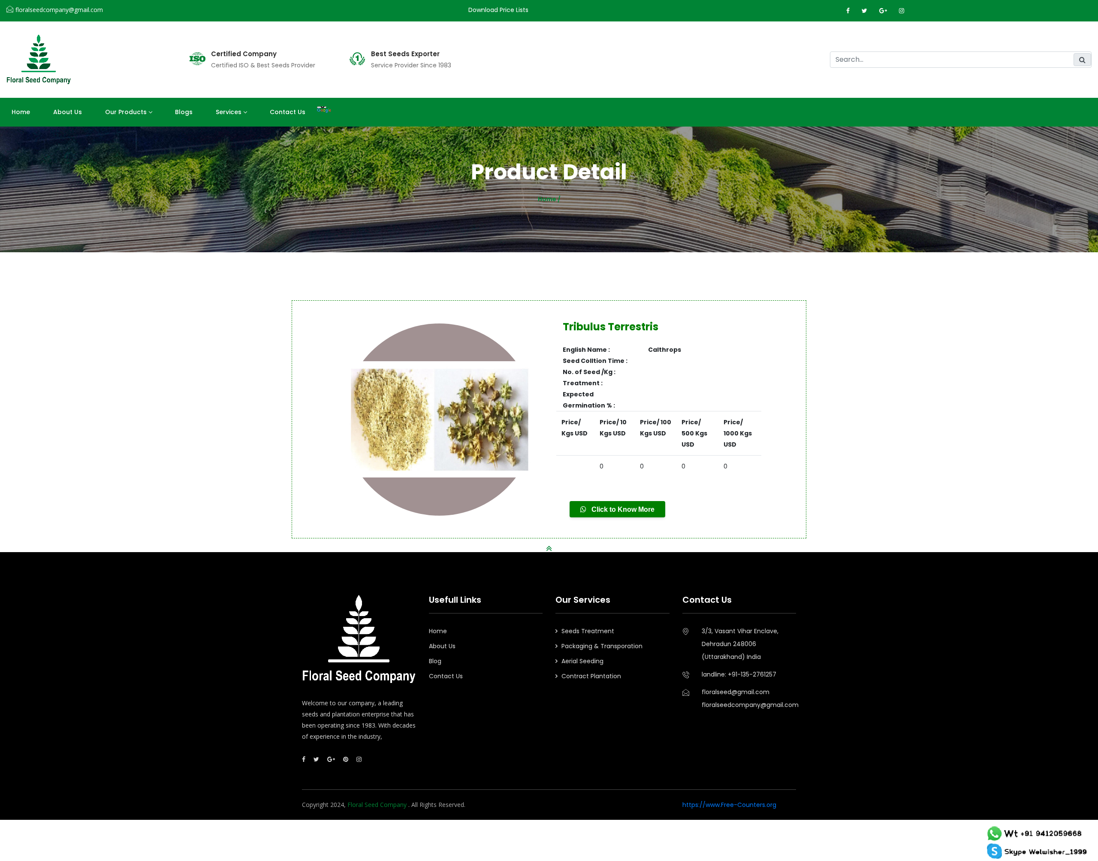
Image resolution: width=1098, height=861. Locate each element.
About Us (442, 646)
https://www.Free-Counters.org (729, 805)
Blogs (184, 112)
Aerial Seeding (582, 661)
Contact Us (287, 112)
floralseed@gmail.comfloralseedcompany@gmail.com (749, 698)
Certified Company (244, 54)
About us (67, 112)
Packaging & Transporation (602, 646)
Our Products (126, 112)
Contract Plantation (591, 676)
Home (21, 112)
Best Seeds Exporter (405, 54)
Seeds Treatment (587, 631)
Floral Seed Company (377, 805)
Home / (549, 199)
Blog (435, 661)
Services (228, 112)
